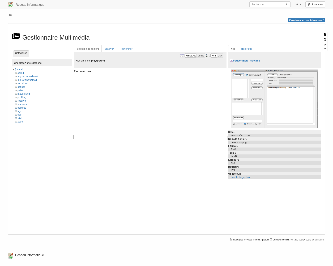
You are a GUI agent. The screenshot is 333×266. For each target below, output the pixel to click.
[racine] (19, 69)
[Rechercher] (287, 4)
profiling (22, 97)
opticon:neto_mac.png (246, 60)
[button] (298, 4)
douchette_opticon (241, 177)
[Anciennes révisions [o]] (325, 39)
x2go (20, 121)
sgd (20, 111)
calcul (21, 73)
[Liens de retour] (325, 44)
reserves (22, 104)
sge (20, 114)
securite (22, 107)
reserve (22, 100)
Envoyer (109, 48)
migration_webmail (28, 76)
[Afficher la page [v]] (325, 34)
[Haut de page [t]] (325, 48)
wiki (20, 118)
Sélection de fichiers (88, 48)
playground (24, 93)
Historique (246, 48)
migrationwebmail (27, 79)
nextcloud (23, 83)
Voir (233, 48)
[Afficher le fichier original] (274, 98)
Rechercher (126, 48)
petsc (20, 90)
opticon (21, 86)
